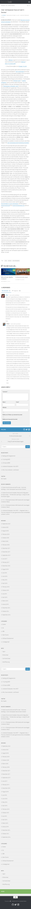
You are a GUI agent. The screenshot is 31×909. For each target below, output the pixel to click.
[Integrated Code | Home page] (8, 2)
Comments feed (6, 658)
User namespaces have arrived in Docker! (16, 489)
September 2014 (6, 614)
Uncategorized (5, 642)
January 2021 (5, 527)
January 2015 (5, 604)
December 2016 (6, 565)
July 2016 (4, 572)
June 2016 (4, 576)
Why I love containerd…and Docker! (10, 470)
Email (17, 402)
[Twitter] (26, 429)
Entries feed (5, 655)
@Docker (11, 60)
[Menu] (29, 2)
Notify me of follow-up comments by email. (12, 414)
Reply (7, 321)
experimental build (5, 205)
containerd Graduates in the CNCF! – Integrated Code (14, 510)
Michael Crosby (16, 80)
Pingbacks (16, 290)
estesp (4, 15)
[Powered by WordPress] (10, 901)
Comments (6, 290)
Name (4, 402)
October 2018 (5, 537)
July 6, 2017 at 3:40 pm (15, 323)
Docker (3, 5)
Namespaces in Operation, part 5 (11, 86)
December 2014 (6, 607)
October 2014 (5, 611)
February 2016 (5, 586)
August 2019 (5, 530)
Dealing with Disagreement (8, 456)
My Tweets (3, 478)
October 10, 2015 (23, 66)
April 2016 (4, 583)
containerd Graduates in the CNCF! (10, 466)
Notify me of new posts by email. (10, 419)
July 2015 (4, 593)
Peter (7, 295)
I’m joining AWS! (6, 459)
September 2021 (6, 523)
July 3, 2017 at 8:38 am (14, 295)
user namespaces (16, 260)
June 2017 (4, 558)
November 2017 (6, 551)
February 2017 (5, 562)
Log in (3, 651)
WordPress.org (6, 662)
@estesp (23, 62)
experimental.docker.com (19, 205)
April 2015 (4, 597)
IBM (3, 631)
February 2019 (5, 534)
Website (4, 407)
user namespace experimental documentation (18, 142)
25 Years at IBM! (6, 463)
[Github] (24, 429)
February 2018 (5, 544)
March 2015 (5, 600)
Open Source (11, 5)
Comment (5, 391)
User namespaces (20, 71)
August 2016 (5, 569)
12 (29, 5)
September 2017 (6, 555)
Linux (6, 260)
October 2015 (5, 590)
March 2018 (5, 541)
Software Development (7, 638)
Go (6, 5)
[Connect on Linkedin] (29, 429)
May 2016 (4, 579)
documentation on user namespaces (9, 203)
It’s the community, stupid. (21, 277)
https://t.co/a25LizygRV (10, 63)
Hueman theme (23, 901)
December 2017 (6, 548)
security (9, 260)
